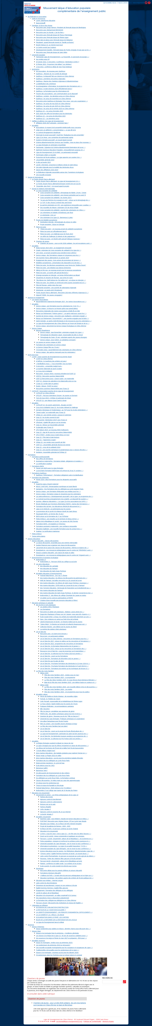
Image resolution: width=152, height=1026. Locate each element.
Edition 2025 (44, 673)
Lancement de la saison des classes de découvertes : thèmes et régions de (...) (62, 548)
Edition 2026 (44, 685)
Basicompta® (40, 23)
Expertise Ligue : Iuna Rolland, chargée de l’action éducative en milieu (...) (64, 819)
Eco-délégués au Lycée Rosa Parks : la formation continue (55, 778)
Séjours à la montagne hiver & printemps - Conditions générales (57, 933)
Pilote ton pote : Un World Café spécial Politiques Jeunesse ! (60, 239)
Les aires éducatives (43, 564)
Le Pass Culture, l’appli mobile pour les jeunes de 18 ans (59, 704)
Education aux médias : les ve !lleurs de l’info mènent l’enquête (61, 824)
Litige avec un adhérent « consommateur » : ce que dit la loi (56, 130)
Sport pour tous (33, 355)
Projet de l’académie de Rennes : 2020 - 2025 (55, 826)
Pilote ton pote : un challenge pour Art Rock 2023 (56, 234)
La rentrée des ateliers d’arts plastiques (53, 629)
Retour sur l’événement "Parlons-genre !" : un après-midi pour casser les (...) (61, 313)
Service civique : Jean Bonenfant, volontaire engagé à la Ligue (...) (61, 332)
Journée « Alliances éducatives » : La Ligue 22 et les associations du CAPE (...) (61, 501)
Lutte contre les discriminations (46, 883)
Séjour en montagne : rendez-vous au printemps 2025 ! (54, 943)
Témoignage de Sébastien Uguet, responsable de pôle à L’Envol (61, 335)
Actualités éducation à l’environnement (49, 573)
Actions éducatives (34, 539)
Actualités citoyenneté (43, 817)
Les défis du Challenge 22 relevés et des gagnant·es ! (57, 236)
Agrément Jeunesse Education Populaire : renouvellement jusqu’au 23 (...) (60, 150)
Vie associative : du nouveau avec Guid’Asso (50, 71)
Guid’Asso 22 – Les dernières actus (47, 118)
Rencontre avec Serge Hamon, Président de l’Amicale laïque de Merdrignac (61, 27)
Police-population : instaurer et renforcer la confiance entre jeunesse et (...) (65, 841)
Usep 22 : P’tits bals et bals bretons (47, 437)
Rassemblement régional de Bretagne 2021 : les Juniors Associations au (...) (61, 301)
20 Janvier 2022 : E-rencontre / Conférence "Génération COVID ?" (57, 62)
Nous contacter (124, 3)
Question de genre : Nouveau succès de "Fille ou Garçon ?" (60, 716)
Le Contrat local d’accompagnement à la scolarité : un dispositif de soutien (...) (62, 499)
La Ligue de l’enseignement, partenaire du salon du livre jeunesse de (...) (64, 734)
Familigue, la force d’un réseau (42, 25)
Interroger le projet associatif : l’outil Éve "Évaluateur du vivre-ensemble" (60, 135)
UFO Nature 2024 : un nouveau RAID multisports (52, 430)
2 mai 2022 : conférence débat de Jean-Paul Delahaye (54, 67)
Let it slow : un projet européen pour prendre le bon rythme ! (56, 253)
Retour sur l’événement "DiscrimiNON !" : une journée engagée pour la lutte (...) (62, 318)
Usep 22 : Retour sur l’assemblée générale (50, 425)
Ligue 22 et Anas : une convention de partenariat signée (54, 137)
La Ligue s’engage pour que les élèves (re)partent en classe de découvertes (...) (62, 746)
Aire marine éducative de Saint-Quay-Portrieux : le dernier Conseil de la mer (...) (66, 593)
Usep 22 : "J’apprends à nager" (46, 440)
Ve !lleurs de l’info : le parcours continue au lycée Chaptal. (59, 829)
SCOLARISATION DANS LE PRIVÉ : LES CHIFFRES (52, 917)
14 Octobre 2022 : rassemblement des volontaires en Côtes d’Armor (59, 350)
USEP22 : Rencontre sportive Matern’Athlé (50, 376)
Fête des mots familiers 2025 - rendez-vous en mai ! (61, 675)
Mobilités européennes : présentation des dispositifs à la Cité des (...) (59, 263)
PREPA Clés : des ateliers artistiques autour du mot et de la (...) (61, 714)
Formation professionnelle (41, 457)
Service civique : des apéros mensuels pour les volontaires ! (55, 352)
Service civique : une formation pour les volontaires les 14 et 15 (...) (58, 306)
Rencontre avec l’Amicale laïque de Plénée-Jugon (52, 37)
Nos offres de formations (44, 459)
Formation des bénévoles (40, 478)
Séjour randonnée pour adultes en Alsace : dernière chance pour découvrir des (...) (63, 929)
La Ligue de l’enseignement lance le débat (50, 922)
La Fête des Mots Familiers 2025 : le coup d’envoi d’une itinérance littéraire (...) (70, 680)
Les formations (45, 609)
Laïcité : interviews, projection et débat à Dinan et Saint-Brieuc (57, 165)
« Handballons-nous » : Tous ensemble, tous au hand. (54, 364)
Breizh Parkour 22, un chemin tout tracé (49, 45)
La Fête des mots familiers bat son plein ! (54, 726)
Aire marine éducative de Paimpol (51, 590)
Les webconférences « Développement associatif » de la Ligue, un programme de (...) (64, 496)
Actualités (35, 125)
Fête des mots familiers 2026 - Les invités (58, 689)
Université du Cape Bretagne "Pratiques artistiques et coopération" (62, 719)
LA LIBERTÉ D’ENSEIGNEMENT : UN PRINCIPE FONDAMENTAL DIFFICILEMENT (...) (64, 912)
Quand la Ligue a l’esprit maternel (47, 484)
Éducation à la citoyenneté (41, 793)
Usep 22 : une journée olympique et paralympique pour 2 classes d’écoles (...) (61, 450)
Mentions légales (108, 1021)
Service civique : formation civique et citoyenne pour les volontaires (58, 494)
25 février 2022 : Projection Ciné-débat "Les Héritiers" (54, 64)
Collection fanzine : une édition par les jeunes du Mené (58, 627)
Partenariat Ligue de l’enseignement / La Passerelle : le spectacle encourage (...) (62, 57)
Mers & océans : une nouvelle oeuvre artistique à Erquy (58, 724)
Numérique (39, 868)
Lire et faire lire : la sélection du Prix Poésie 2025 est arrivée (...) (61, 739)
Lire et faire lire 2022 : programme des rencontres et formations (61, 644)
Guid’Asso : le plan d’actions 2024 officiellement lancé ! (54, 89)
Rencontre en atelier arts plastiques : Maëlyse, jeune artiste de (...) (62, 612)
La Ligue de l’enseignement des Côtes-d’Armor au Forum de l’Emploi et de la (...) (62, 323)
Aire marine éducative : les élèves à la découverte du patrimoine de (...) (63, 578)
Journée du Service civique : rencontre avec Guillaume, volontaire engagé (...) (61, 316)
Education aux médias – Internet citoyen (49, 880)
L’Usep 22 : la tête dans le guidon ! (47, 384)
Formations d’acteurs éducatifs (50, 873)
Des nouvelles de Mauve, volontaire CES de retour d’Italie (59, 207)
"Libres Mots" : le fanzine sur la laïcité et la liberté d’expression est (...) (63, 624)
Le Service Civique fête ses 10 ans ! (47, 347)
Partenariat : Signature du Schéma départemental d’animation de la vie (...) (60, 147)
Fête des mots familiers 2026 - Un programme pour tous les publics (67, 692)
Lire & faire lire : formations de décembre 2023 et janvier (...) (60, 659)
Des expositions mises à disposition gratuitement (52, 898)
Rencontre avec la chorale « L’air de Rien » (50, 32)
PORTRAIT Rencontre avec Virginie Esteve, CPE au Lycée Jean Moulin (63, 821)
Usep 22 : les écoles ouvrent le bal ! (47, 417)
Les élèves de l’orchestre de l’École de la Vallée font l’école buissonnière (60, 748)
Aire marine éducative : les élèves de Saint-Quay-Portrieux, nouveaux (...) (64, 583)
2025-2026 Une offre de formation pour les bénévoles (54, 114)
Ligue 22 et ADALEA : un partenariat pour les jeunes (53, 509)
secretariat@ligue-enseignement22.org (69, 1021)
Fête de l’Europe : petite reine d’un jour (49, 285)
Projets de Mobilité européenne (46, 220)
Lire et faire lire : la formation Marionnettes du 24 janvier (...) (60, 646)
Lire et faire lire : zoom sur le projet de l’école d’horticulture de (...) (62, 731)
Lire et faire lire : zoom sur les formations (54, 656)
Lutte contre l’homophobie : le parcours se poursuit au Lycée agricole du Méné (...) (67, 856)
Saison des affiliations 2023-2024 (47, 170)
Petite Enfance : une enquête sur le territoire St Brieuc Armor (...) (57, 519)
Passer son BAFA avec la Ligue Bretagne (49, 468)
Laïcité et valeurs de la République (47, 893)
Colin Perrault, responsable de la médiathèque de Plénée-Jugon (61, 701)
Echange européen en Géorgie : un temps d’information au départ (58, 275)
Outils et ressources (38, 19)
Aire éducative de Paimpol (48, 568)
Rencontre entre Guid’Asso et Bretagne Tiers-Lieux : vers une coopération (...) (62, 101)
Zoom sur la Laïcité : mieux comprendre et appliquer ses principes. (62, 836)
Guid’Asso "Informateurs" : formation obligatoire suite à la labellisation (59, 475)
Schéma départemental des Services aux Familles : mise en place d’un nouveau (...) (63, 142)
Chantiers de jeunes (42, 241)
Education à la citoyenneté (49, 831)
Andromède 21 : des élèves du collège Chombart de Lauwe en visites (63, 595)
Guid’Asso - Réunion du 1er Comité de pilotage (51, 74)
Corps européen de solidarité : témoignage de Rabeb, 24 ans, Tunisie (63, 193)
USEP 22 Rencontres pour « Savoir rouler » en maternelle (55, 379)
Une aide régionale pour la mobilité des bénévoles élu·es (55, 167)
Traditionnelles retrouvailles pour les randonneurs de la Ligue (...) (57, 950)
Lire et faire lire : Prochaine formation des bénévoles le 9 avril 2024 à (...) (64, 666)
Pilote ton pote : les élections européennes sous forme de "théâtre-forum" (61, 265)
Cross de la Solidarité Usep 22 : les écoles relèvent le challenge (57, 407)
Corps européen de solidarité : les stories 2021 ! (56, 198)
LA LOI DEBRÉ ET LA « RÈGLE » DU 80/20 (50, 915)
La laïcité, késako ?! (46, 814)
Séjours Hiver (36, 931)
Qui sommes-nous (109, 3)
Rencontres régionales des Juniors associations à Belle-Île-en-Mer (58, 311)
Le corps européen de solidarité (46, 191)
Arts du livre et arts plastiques (46, 605)
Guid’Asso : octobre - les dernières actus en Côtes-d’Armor (55, 96)
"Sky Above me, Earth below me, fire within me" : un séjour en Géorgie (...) (61, 280)
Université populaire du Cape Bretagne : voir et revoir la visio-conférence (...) (65, 844)
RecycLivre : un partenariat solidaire (52, 636)
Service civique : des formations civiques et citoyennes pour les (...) (58, 255)
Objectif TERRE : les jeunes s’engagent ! (49, 295)
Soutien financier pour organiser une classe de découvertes (56, 545)
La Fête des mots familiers (45, 671)
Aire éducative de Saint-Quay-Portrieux (53, 571)
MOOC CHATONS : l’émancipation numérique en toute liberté (56, 486)
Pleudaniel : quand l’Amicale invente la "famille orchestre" (55, 42)
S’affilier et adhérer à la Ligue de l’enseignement (48, 121)
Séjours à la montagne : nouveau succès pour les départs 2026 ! (57, 952)
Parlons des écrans (46, 797)
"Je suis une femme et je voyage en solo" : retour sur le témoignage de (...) (65, 200)
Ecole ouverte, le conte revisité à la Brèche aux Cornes (58, 866)
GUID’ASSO (35, 69)
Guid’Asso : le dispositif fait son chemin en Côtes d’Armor (55, 76)
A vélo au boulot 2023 (43, 162)
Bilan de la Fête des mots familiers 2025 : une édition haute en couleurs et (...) (70, 682)
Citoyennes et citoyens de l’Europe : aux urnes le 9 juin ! (54, 278)
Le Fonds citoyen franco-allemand (43, 179)
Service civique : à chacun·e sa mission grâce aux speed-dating (57, 308)
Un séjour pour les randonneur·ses (47, 783)
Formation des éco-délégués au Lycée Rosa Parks (53, 760)
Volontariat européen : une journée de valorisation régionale (56, 288)
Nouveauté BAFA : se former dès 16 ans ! (50, 514)
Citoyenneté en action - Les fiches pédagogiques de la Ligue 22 (57, 795)
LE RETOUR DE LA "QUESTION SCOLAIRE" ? (51, 910)
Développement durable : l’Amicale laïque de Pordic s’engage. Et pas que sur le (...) (63, 50)
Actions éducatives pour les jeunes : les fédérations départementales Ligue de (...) (67, 851)
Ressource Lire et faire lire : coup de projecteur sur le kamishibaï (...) (62, 651)
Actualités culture (41, 694)
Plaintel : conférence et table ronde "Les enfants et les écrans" (61, 863)
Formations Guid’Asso (39, 473)
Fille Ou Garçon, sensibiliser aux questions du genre (57, 711)
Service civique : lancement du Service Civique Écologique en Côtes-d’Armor (61, 326)
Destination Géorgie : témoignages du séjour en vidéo (58, 222)
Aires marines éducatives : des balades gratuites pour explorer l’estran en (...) (61, 753)
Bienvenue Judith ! (42, 768)
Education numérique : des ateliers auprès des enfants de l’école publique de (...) (66, 878)
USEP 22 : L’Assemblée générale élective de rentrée (53, 445)
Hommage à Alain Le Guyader (46, 155)
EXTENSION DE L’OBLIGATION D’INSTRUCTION (52, 907)
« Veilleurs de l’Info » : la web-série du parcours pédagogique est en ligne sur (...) (66, 875)
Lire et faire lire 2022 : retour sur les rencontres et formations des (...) (63, 649)
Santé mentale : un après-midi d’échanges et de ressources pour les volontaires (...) (63, 321)
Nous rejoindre (138, 3)
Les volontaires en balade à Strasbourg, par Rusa (56, 212)
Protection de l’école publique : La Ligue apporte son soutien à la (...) (58, 157)
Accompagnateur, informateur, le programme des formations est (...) (59, 86)
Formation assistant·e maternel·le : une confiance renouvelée (56, 526)
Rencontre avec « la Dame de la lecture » (54, 634)
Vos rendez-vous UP (43, 59)
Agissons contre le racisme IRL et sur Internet (55, 812)
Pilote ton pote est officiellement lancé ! (53, 231)
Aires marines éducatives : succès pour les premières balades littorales (59, 758)
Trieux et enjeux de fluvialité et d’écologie (50, 785)
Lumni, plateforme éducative (45, 20)
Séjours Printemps (38, 927)
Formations (31, 455)
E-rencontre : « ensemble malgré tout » (49, 366)
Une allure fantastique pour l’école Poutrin (54, 721)
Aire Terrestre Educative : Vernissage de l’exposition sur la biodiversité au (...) (65, 588)
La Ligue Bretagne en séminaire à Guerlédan (51, 145)
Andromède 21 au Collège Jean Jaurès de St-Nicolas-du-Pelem (56, 790)
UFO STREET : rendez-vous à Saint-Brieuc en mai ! (52, 435)
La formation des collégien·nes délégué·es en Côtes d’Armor (56, 900)
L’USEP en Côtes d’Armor (44, 359)
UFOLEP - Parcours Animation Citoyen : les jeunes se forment (56, 395)
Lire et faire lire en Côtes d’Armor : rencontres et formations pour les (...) (64, 639)
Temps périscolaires (38, 536)
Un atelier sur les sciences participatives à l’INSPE (56, 598)
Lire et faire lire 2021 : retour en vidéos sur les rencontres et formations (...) (65, 641)
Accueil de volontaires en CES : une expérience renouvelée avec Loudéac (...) (65, 205)
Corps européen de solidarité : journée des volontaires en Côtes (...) (62, 210)
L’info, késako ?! (45, 809)
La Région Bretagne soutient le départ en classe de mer (54, 743)
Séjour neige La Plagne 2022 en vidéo (48, 756)
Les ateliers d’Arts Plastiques (49, 607)
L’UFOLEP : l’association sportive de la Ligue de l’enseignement (53, 391)
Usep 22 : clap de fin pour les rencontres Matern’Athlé (54, 432)
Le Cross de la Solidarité (44, 371)
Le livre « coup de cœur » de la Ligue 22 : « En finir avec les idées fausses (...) (65, 834)
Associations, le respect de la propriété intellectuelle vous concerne (58, 127)
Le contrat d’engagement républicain (48, 132)
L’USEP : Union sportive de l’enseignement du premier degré (52, 357)
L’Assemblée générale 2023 (45, 160)
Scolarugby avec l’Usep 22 (44, 427)
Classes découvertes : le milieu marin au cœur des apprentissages (58, 780)
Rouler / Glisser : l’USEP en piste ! (47, 386)
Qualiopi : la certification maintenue (48, 531)
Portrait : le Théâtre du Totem (50, 699)
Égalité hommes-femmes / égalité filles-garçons (52, 888)
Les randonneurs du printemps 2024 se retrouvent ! (53, 945)
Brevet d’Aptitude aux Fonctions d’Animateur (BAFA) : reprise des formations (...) (62, 504)
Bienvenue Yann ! (41, 770)
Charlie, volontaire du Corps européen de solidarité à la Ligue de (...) (58, 250)
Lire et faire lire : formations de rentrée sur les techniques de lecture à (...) (64, 668)
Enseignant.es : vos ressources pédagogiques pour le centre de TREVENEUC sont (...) (64, 550)
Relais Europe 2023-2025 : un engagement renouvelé (53, 248)
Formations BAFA (38, 466)
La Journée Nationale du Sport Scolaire (49, 369)
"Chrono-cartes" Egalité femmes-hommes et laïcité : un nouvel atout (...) (64, 854)
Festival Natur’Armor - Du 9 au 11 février (53, 575)
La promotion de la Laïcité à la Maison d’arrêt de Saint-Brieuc (56, 511)
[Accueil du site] (76, 14)
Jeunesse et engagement (36, 298)
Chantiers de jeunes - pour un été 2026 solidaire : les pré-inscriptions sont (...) (66, 243)
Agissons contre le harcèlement (50, 799)
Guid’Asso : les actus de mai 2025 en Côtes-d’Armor (53, 104)
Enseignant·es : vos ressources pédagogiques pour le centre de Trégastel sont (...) (63, 555)
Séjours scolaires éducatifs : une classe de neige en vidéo (55, 553)
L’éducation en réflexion (40, 905)
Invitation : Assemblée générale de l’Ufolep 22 (51, 452)
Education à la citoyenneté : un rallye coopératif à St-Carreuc (56, 895)
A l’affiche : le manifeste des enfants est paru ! (51, 361)
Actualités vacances (38, 941)
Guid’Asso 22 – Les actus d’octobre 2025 (49, 111)
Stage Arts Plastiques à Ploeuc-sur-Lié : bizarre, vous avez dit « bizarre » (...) (65, 614)
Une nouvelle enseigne (43, 175)
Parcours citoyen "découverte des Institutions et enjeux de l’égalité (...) (59, 903)
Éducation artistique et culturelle (42, 603)
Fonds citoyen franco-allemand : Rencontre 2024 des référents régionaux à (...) (62, 293)
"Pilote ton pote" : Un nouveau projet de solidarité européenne (61, 229)
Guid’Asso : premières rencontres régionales (50, 79)
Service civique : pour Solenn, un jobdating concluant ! (58, 340)
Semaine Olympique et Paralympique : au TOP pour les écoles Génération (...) (61, 410)
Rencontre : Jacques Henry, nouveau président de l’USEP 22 (55, 374)
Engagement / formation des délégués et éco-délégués (54, 890)
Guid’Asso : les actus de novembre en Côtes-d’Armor (53, 99)
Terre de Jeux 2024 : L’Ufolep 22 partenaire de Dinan (53, 398)
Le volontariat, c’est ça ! (48, 215)
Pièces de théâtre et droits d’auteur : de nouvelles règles (59, 696)
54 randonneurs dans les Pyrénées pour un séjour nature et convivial (59, 955)
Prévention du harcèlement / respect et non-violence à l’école (56, 885)
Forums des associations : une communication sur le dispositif (57, 94)
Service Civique (37, 328)
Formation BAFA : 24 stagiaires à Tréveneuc (50, 524)
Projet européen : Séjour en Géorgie (52, 224)
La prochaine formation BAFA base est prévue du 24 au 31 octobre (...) (59, 471)
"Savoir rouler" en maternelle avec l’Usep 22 (50, 412)
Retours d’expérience (43, 330)
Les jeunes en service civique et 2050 (48, 342)
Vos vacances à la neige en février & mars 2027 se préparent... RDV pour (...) (61, 938)
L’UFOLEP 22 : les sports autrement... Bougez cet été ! (54, 405)
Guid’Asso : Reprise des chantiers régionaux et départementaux (57, 81)
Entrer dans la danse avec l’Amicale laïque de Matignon (54, 40)
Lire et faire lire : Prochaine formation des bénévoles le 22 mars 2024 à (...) (65, 663)
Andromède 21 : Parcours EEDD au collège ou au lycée (58, 562)
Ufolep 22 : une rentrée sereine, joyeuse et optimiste (53, 415)
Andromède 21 (41, 560)
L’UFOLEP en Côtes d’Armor (45, 393)
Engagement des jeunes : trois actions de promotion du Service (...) (58, 260)
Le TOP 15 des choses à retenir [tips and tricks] (56, 203)
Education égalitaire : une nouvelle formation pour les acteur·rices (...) (59, 529)
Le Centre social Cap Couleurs (46, 47)
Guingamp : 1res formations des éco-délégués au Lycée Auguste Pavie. (60, 489)
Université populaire (38, 55)
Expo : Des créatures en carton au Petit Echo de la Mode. (59, 619)
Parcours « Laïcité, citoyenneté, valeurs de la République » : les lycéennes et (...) (66, 839)
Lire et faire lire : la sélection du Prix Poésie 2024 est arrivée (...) (61, 654)
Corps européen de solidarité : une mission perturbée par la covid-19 (63, 195)
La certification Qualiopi (44, 464)
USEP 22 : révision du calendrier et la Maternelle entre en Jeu (56, 381)
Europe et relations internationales (43, 189)
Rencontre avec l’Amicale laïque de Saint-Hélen (51, 52)
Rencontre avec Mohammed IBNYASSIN (49, 30)
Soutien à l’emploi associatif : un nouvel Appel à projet (54, 140)
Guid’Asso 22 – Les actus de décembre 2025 (51, 116)
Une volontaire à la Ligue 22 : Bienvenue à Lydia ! (56, 217)
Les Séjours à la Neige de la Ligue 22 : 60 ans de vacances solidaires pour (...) (61, 936)
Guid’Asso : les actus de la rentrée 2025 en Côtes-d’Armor (55, 109)
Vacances (31, 925)
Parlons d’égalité (45, 807)
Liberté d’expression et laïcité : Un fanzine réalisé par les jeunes (61, 622)
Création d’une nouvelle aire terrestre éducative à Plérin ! (59, 600)
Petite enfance (37, 534)
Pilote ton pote (41, 227)
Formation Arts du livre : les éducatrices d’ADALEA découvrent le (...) (58, 506)
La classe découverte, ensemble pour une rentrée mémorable (56, 543)
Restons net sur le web (47, 804)
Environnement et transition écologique (45, 558)
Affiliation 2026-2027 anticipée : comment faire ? (52, 123)
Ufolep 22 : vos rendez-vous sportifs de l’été (50, 442)
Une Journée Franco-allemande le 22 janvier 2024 (52, 258)
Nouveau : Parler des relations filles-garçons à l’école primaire (60, 859)
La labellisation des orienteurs (46, 84)
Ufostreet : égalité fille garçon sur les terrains (51, 422)
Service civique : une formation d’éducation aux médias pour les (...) (58, 491)
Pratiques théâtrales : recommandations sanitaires (57, 706)
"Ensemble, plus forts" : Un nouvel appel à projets (52, 186)
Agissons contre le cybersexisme (51, 802)
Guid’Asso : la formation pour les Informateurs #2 (52, 91)
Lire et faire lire (41, 632)
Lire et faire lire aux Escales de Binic (52, 661)
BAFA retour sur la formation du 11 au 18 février (52, 516)
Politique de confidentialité (92, 1021)
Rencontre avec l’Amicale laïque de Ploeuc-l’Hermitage (54, 35)
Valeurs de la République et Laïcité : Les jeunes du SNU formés (57, 521)
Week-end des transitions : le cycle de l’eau (50, 763)
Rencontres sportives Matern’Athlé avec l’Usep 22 (52, 389)
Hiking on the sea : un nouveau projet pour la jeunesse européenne (58, 270)
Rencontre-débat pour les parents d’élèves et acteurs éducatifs (61, 870)
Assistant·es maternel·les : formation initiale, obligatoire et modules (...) (59, 461)
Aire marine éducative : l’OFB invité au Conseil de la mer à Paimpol (62, 585)
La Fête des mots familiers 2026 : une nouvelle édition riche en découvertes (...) (70, 687)
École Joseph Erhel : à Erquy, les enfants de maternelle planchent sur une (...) (65, 617)
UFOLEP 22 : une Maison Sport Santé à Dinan (51, 400)
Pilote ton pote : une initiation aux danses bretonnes (53, 268)
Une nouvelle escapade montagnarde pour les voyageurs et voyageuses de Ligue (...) (64, 948)
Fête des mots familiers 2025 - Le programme (59, 677)
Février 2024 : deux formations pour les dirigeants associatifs (56, 479)
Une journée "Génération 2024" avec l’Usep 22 (51, 420)
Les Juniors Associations (40, 300)
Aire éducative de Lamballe (49, 566)
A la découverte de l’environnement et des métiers (53, 773)
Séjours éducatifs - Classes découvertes (45, 541)
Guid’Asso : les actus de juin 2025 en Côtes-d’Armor (53, 106)
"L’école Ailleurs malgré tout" (45, 751)
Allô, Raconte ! (45, 709)
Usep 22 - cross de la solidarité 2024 (48, 447)
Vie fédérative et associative (37, 17)
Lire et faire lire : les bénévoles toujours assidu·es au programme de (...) (64, 736)
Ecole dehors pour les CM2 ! (45, 765)
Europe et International (35, 177)
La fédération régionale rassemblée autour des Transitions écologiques (60, 172)
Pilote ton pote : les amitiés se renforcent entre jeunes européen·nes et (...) (61, 283)
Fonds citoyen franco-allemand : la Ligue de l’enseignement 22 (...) (58, 181)
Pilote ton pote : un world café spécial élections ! (52, 273)
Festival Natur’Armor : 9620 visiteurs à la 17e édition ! (53, 788)
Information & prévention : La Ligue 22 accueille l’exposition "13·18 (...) (63, 846)
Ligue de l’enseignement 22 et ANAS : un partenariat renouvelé (57, 152)
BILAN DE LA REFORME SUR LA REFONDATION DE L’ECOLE (56, 920)
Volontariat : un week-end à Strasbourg (49, 290)
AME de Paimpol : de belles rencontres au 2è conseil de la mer (61, 580)
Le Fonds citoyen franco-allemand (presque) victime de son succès (58, 184)
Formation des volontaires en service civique (51, 345)
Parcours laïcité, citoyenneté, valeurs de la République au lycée (61, 861)
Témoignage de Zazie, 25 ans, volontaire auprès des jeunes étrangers (63, 337)
